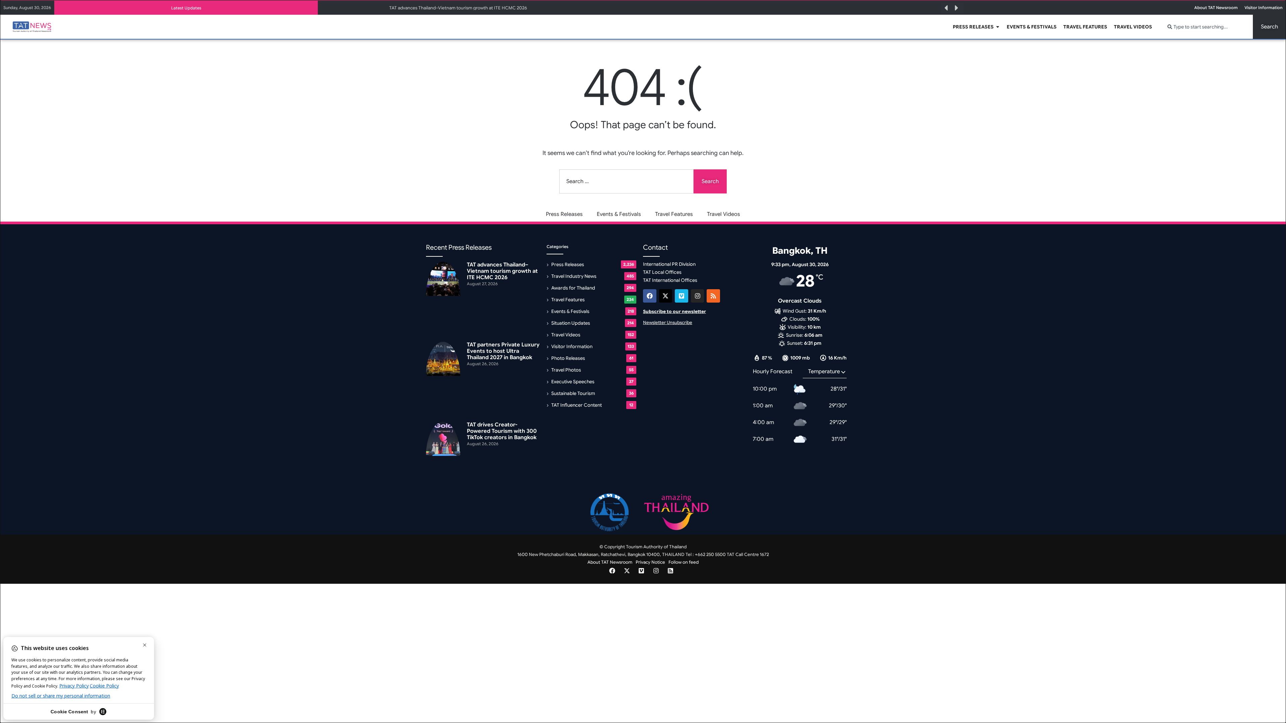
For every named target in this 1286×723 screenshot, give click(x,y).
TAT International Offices (670, 280)
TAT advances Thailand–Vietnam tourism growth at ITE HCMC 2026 (458, 8)
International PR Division (669, 264)
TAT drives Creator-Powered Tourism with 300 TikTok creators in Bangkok (502, 431)
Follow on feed (683, 562)
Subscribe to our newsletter (674, 311)
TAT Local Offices (662, 272)
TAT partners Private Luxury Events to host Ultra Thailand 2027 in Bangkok (503, 351)
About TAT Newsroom (609, 562)
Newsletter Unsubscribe (667, 322)
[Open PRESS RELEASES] (997, 26)
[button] (946, 8)
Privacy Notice (650, 562)
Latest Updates (186, 7)
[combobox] (1206, 27)
